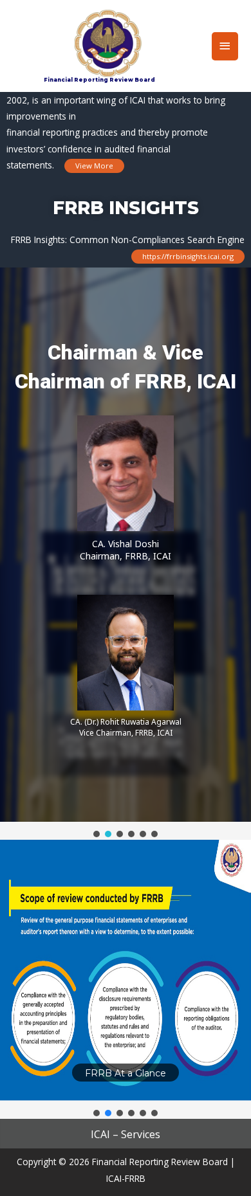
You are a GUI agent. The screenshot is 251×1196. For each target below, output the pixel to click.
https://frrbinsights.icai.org (188, 257)
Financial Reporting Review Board (99, 80)
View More (94, 165)
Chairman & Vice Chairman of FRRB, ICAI (125, 367)
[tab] (125, 1137)
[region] (125, 553)
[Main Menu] (225, 46)
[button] (96, 834)
